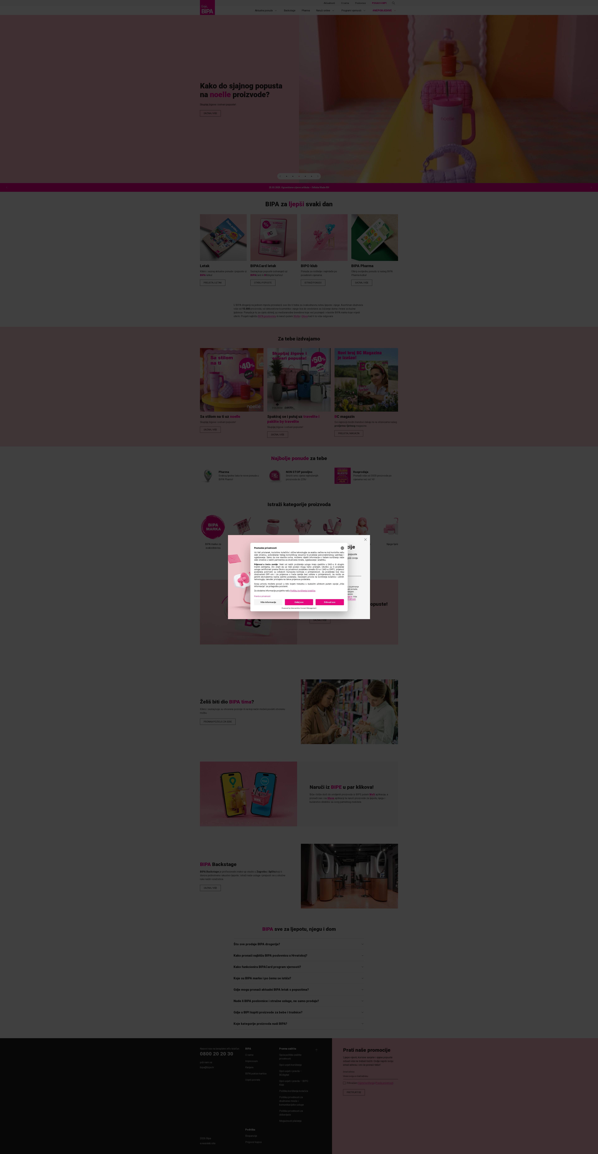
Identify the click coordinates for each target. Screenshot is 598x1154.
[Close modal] (365, 539)
